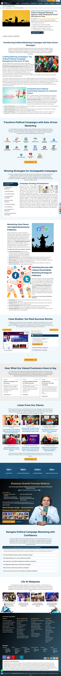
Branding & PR (34, 3)
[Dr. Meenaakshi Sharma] (50, 439)
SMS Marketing (20, 632)
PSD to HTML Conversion (7, 629)
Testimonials (47, 626)
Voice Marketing (20, 633)
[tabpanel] (39, 195)
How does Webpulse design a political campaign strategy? (18, 555)
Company (46, 3)
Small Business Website (7, 620)
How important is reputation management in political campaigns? (19, 561)
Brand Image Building (35, 624)
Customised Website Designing (8, 622)
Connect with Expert (29, 161)
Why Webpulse (48, 623)
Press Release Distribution (36, 623)
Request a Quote (36, 32)
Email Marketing (20, 630)
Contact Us (47, 634)
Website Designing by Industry (8, 627)
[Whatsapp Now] (2, 670)
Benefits (5, 36)
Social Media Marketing (21, 624)
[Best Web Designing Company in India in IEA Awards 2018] (15, 513)
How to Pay (47, 633)
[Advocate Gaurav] (30, 420)
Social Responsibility (49, 632)
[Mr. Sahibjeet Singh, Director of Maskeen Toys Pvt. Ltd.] (50, 420)
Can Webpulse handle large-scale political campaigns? (17, 564)
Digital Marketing (25, 3)
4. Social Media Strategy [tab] (9, 193)
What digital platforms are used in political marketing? (17, 558)
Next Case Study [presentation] (53, 329)
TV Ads (32, 632)
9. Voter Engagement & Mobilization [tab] (9, 210)
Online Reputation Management (37, 620)
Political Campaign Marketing (23, 636)
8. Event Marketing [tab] (8, 206)
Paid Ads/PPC (19, 627)
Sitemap (47, 642)
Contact (58, 3)
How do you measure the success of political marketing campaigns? (20, 571)
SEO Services (19, 622)
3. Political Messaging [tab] (8, 191)
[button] (44, 335)
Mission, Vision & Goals (50, 622)
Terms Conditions (49, 639)
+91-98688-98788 (43, 0)
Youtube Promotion (21, 626)
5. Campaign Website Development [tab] (8, 197)
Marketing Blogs (48, 630)
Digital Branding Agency (36, 626)
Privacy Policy (48, 640)
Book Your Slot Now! (7, 521)
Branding (47, 636)
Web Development (6, 626)
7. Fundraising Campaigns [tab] (9, 204)
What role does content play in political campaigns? (16, 567)
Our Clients (47, 624)
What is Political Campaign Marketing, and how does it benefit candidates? (22, 547)
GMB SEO (19, 623)
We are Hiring (50, 0)
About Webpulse (48, 620)
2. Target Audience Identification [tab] (8, 188)
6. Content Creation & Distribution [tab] (8, 201)
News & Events (48, 629)
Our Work (52, 3)
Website (17, 3)
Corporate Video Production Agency (36, 630)
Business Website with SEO (7, 623)
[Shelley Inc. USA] (11, 439)
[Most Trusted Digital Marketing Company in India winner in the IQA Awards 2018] (26, 513)
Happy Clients (16, 36)
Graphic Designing (34, 636)
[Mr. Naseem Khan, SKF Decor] (30, 439)
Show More (6, 391)
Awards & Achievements (50, 627)
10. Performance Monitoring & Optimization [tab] (10, 214)
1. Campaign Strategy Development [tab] (8, 184)
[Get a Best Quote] (2, 673)
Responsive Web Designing (7, 632)
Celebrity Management (35, 634)
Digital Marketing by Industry (22, 637)
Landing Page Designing (7, 630)
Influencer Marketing (35, 633)
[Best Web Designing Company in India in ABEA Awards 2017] (5, 513)
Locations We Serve (49, 637)
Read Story (19, 521)
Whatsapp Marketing (21, 629)
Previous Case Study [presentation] (7, 329)
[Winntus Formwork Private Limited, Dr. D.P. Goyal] (11, 420)
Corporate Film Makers (35, 627)
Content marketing (20, 634)
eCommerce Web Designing (8, 624)
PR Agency (33, 622)
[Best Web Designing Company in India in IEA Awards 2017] (10, 513)
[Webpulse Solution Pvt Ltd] (6, 3)
